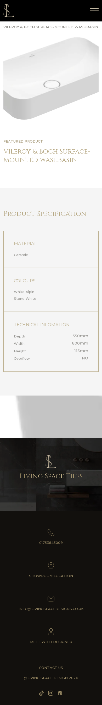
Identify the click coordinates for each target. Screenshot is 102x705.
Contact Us (51, 667)
